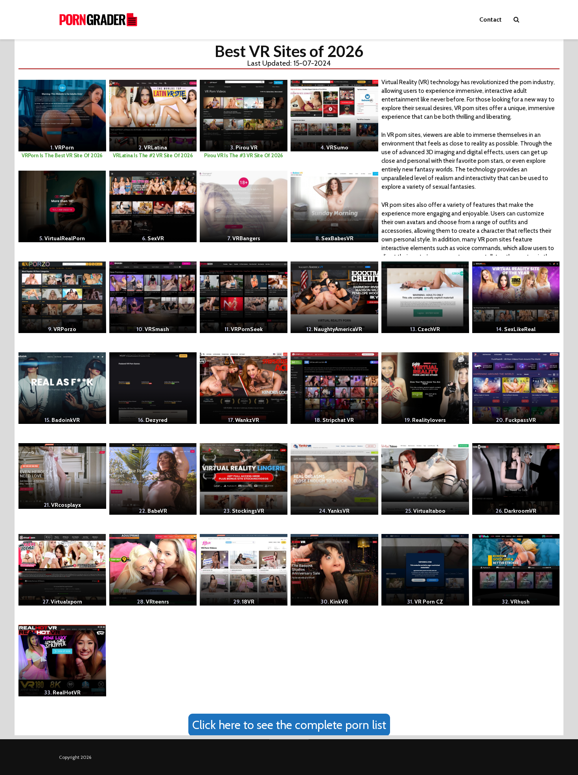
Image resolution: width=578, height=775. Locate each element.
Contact (490, 19)
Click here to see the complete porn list (289, 725)
